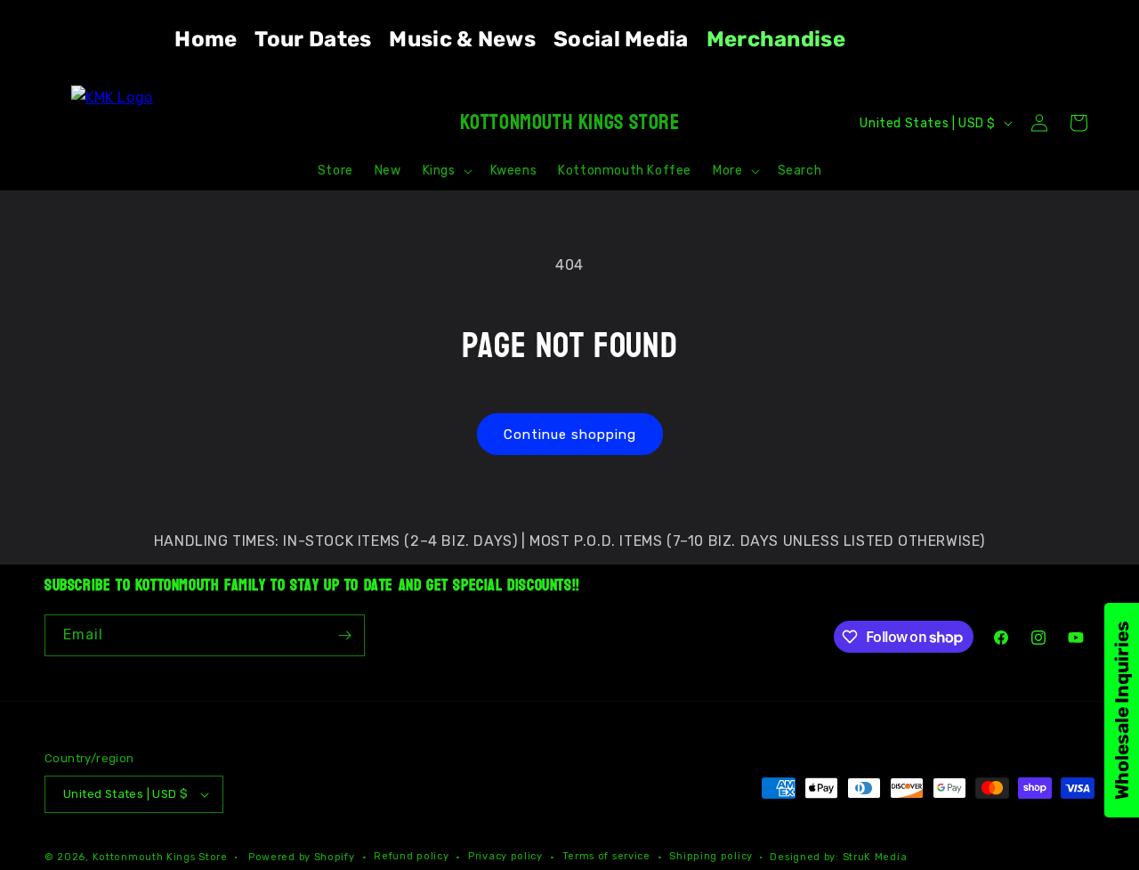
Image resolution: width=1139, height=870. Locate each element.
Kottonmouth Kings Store (160, 857)
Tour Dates (312, 39)
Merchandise (776, 39)
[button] (446, 171)
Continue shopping (570, 435)
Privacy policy (505, 856)
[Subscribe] (344, 635)
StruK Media (875, 857)
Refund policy (411, 856)
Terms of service (606, 856)
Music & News (462, 39)
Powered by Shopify (301, 857)
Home (205, 39)
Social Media (621, 39)
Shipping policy (711, 856)
